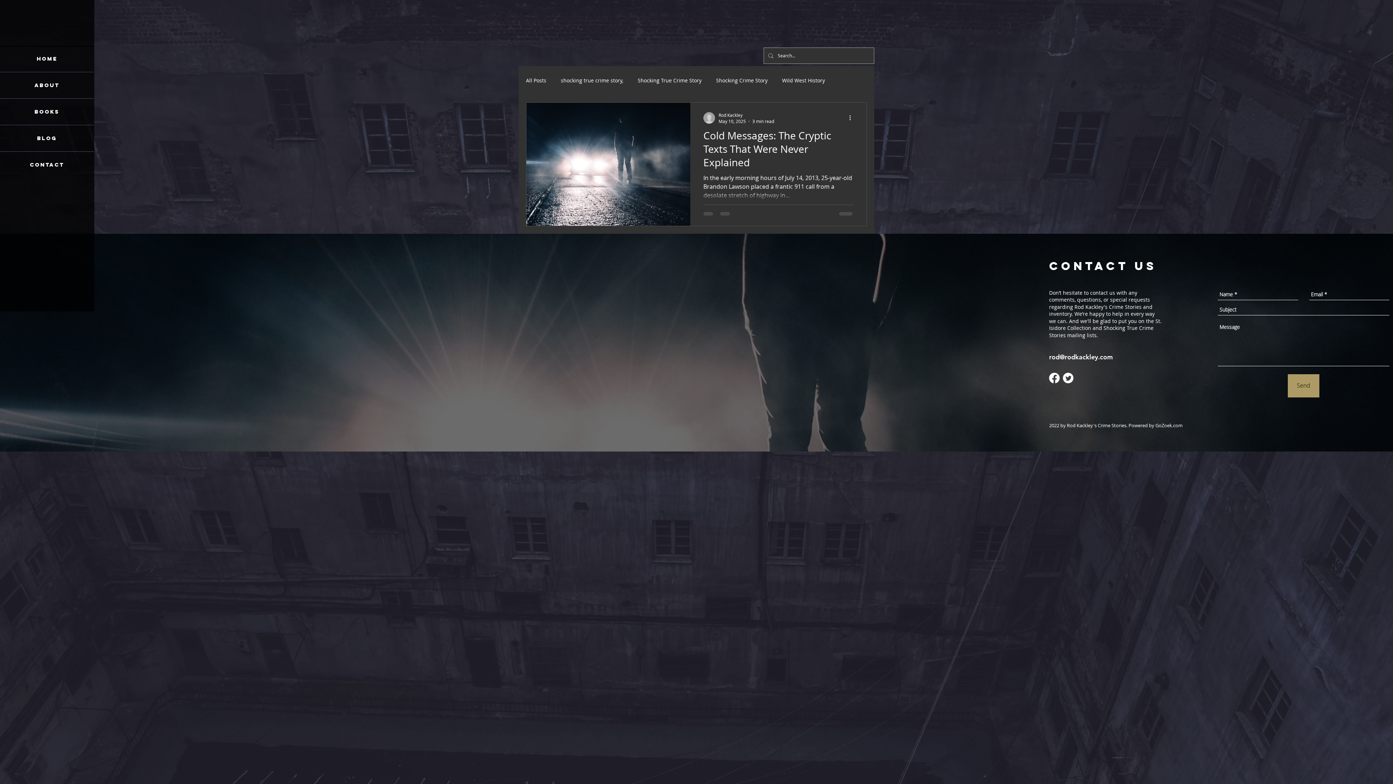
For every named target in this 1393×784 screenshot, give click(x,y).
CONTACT (47, 164)
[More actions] (852, 118)
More (845, 80)
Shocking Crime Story (742, 80)
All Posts (536, 80)
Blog (47, 138)
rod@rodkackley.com (1081, 357)
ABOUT (46, 85)
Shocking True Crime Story (670, 80)
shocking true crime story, (592, 80)
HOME (47, 58)
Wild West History (803, 80)
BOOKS (46, 111)
